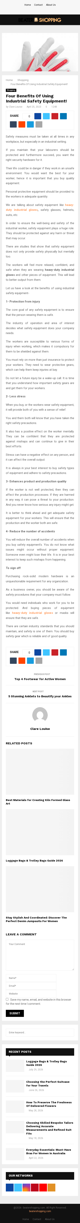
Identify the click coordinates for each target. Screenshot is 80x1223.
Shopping (11, 90)
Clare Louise (15, 106)
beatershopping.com (40, 1211)
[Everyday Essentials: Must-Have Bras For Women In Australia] (15, 1154)
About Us (51, 5)
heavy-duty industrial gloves (32, 613)
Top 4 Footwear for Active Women (40, 679)
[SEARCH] (70, 1032)
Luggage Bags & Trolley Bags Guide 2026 (34, 860)
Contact (38, 5)
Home (27, 5)
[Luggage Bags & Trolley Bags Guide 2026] (15, 1066)
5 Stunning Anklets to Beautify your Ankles (40, 696)
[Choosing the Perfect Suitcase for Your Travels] (15, 1086)
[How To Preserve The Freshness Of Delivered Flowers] (15, 1107)
